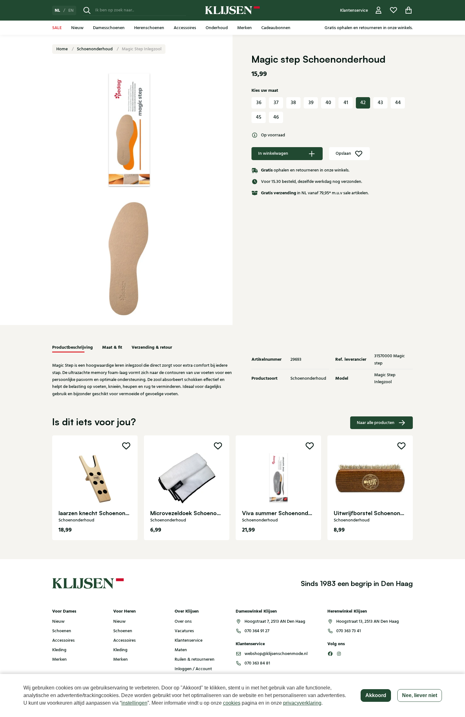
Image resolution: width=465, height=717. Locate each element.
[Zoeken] (87, 10)
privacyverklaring (302, 703)
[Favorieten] (393, 10)
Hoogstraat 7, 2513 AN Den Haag (275, 621)
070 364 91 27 (257, 631)
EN (71, 10)
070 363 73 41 (348, 631)
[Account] (378, 10)
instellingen (134, 703)
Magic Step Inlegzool (141, 49)
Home (62, 49)
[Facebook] (330, 654)
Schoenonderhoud (95, 49)
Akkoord (375, 695)
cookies (231, 703)
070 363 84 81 (257, 663)
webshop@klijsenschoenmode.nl (276, 654)
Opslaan (343, 153)
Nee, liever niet (419, 695)
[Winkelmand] (408, 10)
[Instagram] (339, 654)
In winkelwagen (273, 153)
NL (57, 10)
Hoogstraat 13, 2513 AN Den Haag (367, 621)
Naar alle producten (375, 423)
